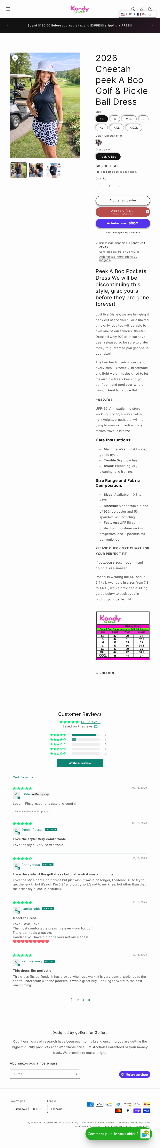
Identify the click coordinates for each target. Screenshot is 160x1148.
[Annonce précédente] (7, 25)
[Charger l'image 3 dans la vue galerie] (53, 170)
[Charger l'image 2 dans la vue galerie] (36, 170)
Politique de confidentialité (134, 1122)
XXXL (134, 127)
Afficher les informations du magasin (118, 258)
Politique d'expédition (118, 1126)
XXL (117, 127)
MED (129, 118)
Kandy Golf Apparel (42, 1122)
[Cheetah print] (98, 142)
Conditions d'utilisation (87, 1126)
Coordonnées (142, 1126)
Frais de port (103, 171)
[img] (22, 788)
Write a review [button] (80, 763)
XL (102, 127)
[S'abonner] (75, 1074)
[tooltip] (147, 211)
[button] (8, 9)
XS (102, 118)
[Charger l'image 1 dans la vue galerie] (18, 170)
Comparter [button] (107, 672)
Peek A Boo (108, 156)
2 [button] (78, 1000)
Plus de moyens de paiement (123, 232)
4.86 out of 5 (90, 722)
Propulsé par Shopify (66, 1122)
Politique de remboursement (98, 1122)
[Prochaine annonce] (152, 25)
